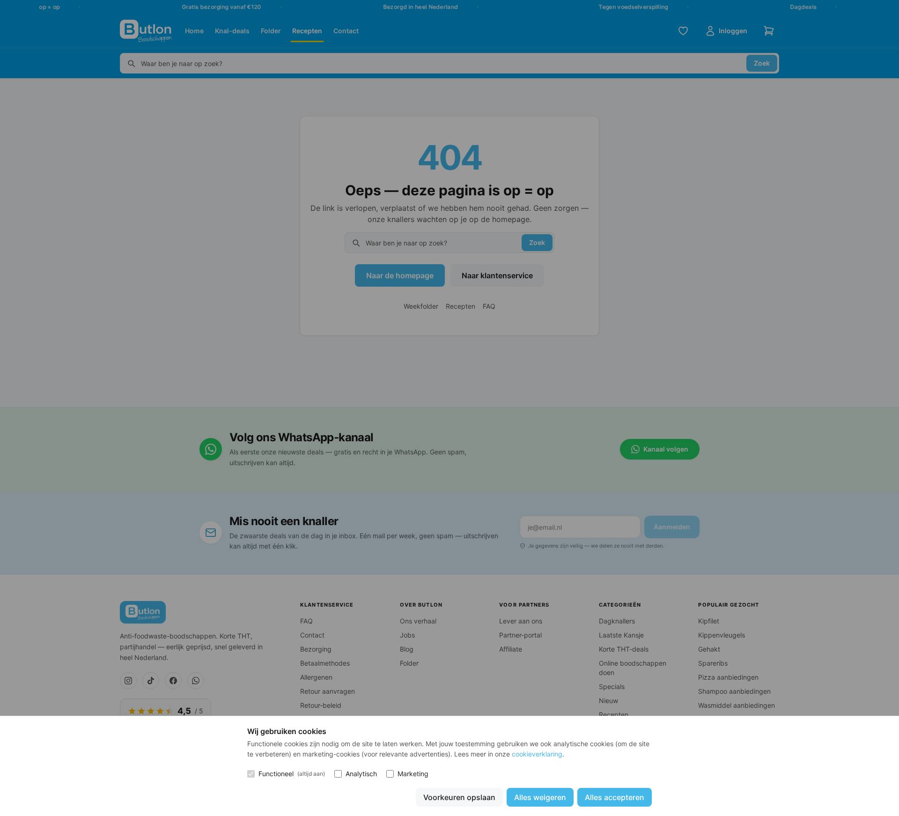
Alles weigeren (540, 797)
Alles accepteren (614, 797)
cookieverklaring (537, 754)
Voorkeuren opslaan (459, 797)
